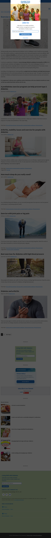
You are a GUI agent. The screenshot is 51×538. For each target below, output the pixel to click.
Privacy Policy (25, 37)
